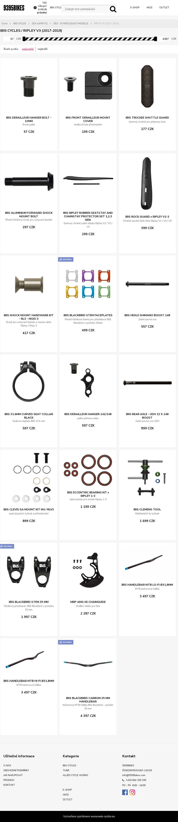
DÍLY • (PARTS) (39, 23)
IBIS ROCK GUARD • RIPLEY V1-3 (147, 216)
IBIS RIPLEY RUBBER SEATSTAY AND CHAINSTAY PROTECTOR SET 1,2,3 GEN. (88, 216)
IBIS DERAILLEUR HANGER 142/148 (88, 414)
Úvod (4, 23)
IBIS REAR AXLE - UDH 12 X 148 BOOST (147, 415)
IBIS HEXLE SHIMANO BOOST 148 (147, 315)
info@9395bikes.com (133, 775)
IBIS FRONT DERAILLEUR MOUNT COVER (88, 119)
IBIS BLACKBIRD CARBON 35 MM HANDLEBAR (88, 699)
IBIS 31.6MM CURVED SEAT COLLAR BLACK (29, 415)
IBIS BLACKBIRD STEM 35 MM (28, 602)
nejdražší (42, 49)
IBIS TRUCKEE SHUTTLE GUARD (147, 117)
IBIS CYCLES (57, 7)
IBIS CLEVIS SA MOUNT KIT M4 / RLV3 (28, 509)
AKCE (149, 7)
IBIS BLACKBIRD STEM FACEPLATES (88, 315)
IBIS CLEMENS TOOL (147, 509)
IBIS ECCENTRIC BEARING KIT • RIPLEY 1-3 (88, 494)
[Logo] (14, 8)
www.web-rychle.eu (103, 816)
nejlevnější (28, 49)
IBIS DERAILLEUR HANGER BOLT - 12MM (28, 119)
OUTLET (164, 7)
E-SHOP (134, 7)
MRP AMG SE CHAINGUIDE (88, 602)
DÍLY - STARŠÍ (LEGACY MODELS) (71, 23)
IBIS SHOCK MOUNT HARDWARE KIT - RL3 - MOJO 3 (29, 317)
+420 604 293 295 (135, 780)
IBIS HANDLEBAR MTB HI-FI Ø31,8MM (28, 681)
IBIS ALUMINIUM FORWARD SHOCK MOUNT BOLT (28, 214)
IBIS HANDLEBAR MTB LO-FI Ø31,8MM (147, 585)
